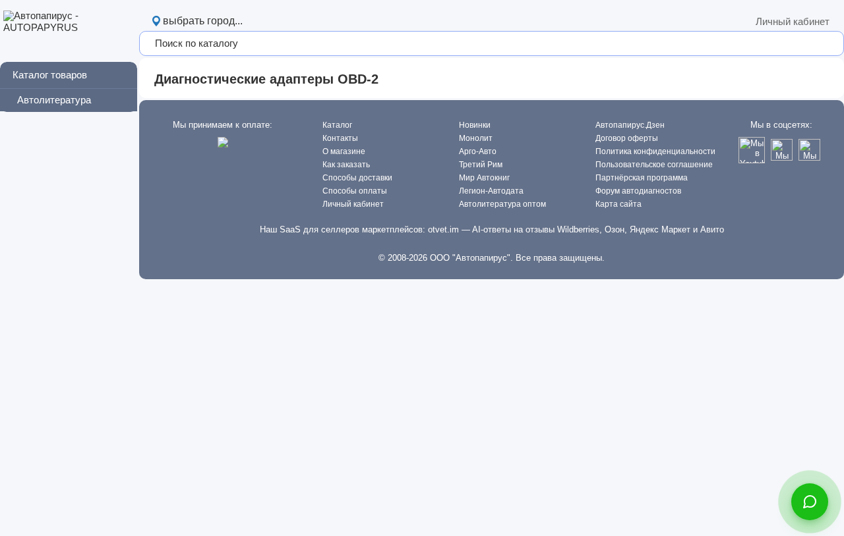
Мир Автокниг (484, 177)
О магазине (343, 151)
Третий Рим (480, 164)
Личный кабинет (792, 21)
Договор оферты (626, 138)
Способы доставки (357, 177)
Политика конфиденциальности (655, 151)
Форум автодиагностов (638, 191)
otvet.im (443, 229)
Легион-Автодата (491, 191)
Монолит (476, 138)
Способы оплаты (354, 191)
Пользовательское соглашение (654, 164)
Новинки (475, 125)
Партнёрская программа (641, 177)
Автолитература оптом (502, 204)
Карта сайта (618, 204)
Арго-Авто (478, 151)
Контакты (340, 138)
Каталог (337, 125)
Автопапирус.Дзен (630, 125)
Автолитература (54, 99)
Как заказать (346, 164)
